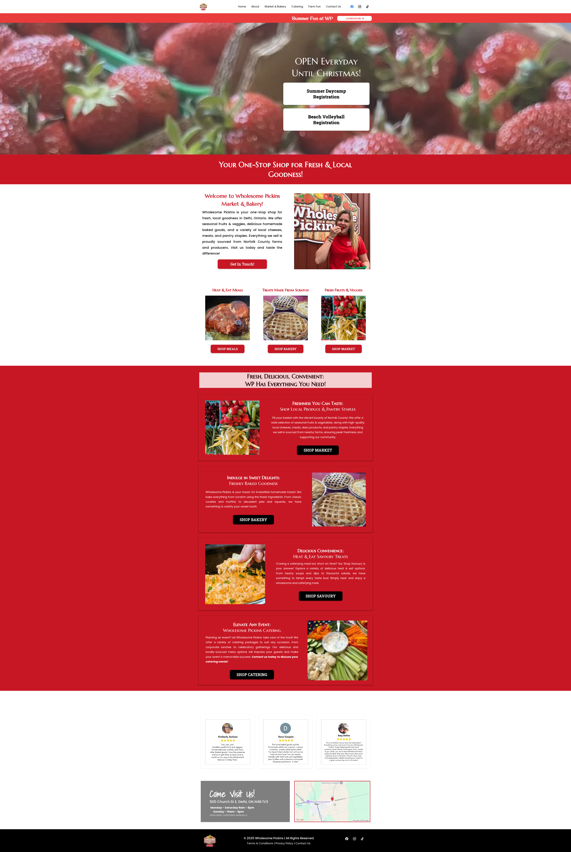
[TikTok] (367, 6)
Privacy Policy (284, 843)
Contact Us (333, 6)
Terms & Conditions (260, 843)
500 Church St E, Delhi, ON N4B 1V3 (239, 801)
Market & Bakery (275, 6)
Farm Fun (314, 6)
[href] (332, 801)
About (255, 6)
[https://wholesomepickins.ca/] (203, 6)
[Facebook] (352, 6)
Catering (297, 6)
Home (242, 6)
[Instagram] (360, 6)
